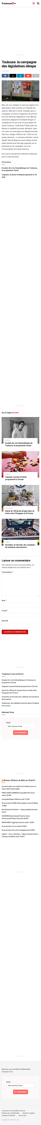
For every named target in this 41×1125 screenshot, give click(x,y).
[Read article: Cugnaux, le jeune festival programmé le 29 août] (20, 464)
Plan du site (22, 1115)
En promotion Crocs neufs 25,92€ (14, 826)
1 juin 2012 (5, 71)
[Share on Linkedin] (20, 76)
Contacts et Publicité (8, 1115)
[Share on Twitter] (12, 76)
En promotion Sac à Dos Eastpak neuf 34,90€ (18, 830)
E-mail (5, 611)
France (7, 542)
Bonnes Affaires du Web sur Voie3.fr (19, 780)
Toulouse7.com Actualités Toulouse (13, 1111)
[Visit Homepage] (9, 3)
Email (8, 722)
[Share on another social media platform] (35, 76)
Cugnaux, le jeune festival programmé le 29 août (19, 686)
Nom (4, 600)
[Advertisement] (20, 29)
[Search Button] (38, 3)
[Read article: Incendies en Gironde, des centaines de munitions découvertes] (20, 532)
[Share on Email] (28, 76)
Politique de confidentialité (10, 1113)
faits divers (9, 508)
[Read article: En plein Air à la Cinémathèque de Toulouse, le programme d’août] (20, 430)
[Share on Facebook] (5, 76)
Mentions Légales (29, 1113)
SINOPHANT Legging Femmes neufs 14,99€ (18, 822)
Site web (5, 621)
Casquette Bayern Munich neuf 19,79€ (15, 799)
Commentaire (8, 572)
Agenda (7, 440)
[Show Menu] (34, 3)
